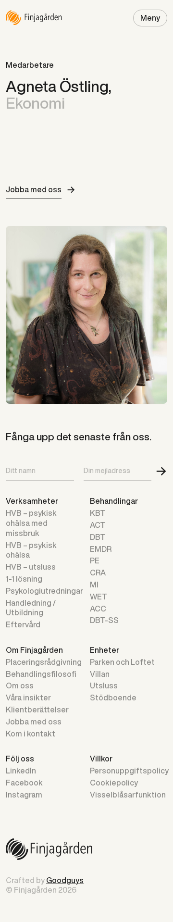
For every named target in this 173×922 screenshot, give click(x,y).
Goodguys (65, 880)
